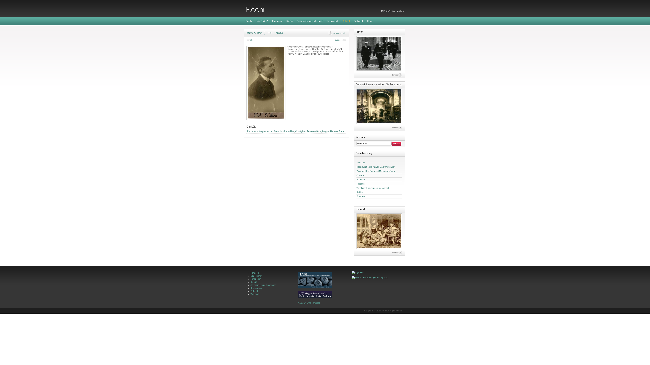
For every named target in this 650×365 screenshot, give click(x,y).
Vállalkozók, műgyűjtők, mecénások (372, 188)
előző (252, 40)
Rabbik (359, 192)
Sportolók (360, 179)
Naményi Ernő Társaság (309, 303)
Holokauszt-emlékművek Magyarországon (375, 167)
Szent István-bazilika (284, 131)
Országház (300, 131)
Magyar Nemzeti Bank (333, 131)
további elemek (339, 33)
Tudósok (360, 184)
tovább (395, 75)
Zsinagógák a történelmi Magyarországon (375, 171)
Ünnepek (360, 196)
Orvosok (360, 175)
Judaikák (360, 163)
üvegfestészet (266, 131)
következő (338, 40)
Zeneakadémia (314, 131)
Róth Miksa (252, 131)
